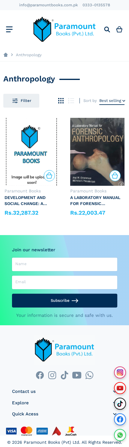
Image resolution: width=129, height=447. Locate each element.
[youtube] (77, 375)
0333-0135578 (96, 5)
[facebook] (40, 375)
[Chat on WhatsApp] (120, 435)
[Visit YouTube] (120, 388)
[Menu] (9, 29)
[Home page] (5, 55)
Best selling (110, 100)
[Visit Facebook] (120, 419)
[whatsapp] (89, 375)
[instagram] (52, 375)
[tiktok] (64, 375)
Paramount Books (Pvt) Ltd (51, 442)
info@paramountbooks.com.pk (48, 5)
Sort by (90, 100)
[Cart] (119, 29)
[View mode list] (71, 101)
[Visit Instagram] (120, 372)
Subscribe (60, 300)
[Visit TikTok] (120, 404)
